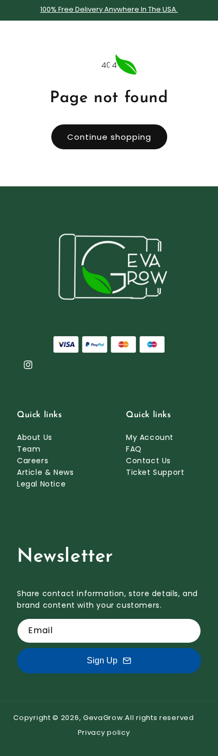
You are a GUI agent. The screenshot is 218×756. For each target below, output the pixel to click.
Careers (32, 460)
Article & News (45, 472)
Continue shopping (109, 136)
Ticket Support (155, 472)
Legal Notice (41, 484)
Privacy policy (104, 732)
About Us (34, 437)
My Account (150, 437)
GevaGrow (103, 718)
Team (28, 449)
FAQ (134, 449)
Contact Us (148, 460)
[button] (21, 54)
